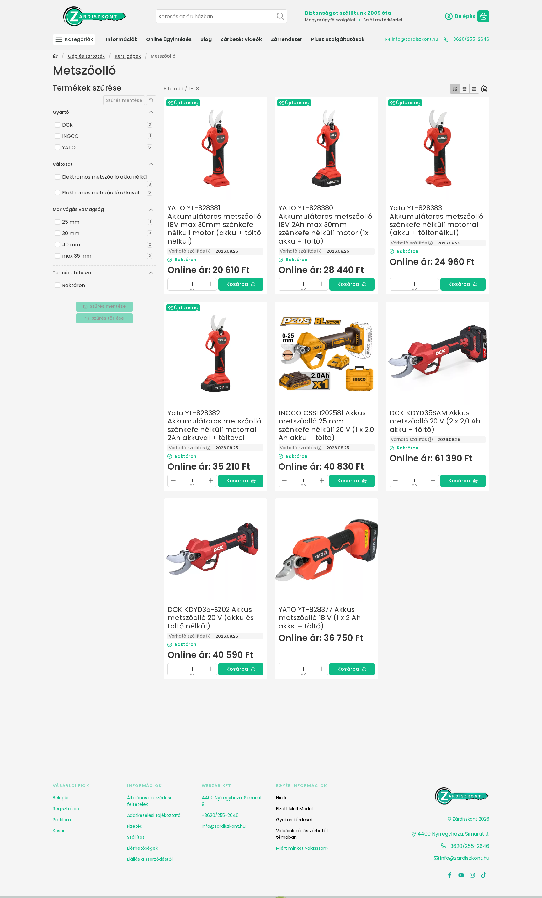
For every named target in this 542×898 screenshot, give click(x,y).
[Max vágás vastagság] (151, 210)
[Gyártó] (151, 112)
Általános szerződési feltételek (149, 801)
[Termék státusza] (151, 273)
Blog (206, 39)
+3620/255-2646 (469, 39)
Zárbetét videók (241, 39)
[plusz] (211, 284)
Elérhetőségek (142, 848)
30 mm (106, 233)
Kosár (59, 830)
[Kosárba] (240, 284)
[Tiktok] (483, 875)
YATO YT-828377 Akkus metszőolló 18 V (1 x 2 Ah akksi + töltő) (320, 618)
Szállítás (136, 837)
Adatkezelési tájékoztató (154, 815)
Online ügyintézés (169, 39)
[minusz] (173, 284)
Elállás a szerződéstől (150, 859)
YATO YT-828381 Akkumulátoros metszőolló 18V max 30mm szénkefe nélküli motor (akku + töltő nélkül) (214, 224)
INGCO (106, 136)
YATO (106, 147)
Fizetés (134, 826)
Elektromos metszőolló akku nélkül (106, 178)
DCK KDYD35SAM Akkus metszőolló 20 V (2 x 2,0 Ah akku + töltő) (435, 421)
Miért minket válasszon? (302, 848)
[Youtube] (461, 875)
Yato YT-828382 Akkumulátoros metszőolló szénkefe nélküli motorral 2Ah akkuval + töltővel (214, 425)
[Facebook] (449, 875)
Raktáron (73, 285)
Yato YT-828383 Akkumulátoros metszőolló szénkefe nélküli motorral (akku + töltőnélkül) (436, 220)
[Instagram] (472, 875)
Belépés (61, 798)
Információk (121, 39)
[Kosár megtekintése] (483, 16)
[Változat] (151, 164)
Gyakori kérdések (294, 820)
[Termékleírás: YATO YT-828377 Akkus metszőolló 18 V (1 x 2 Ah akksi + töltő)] (326, 550)
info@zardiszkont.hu (415, 39)
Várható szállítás (190, 251)
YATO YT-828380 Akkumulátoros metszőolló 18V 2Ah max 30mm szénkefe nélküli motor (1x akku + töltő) (325, 224)
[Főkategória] (55, 57)
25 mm (106, 222)
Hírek (281, 798)
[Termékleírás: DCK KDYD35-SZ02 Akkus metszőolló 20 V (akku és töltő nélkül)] (215, 550)
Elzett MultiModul (294, 809)
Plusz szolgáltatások (337, 39)
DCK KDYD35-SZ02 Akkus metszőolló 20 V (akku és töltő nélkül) (210, 618)
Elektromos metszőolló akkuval (106, 192)
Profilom (62, 820)
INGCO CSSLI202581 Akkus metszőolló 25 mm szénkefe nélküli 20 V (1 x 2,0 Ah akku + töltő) (326, 425)
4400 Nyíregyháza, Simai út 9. (232, 801)
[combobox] (221, 16)
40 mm (106, 244)
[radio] (455, 89)
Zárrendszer (286, 39)
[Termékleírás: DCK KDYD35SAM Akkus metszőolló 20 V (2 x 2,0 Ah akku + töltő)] (437, 353)
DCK (106, 125)
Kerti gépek (128, 56)
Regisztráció (66, 809)
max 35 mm (106, 256)
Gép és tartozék (86, 56)
